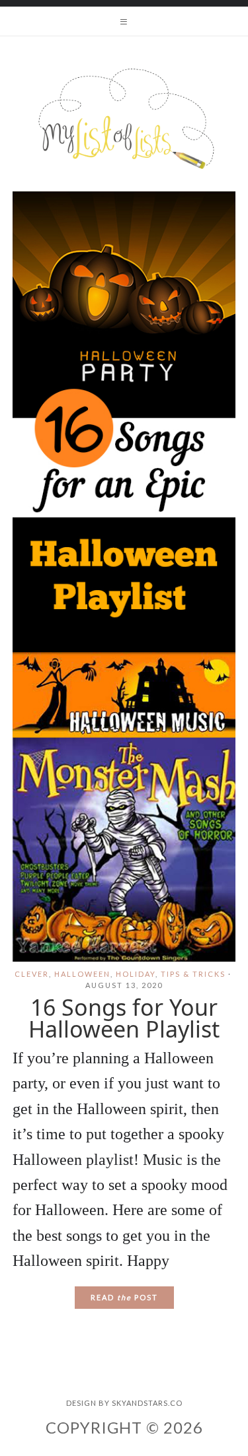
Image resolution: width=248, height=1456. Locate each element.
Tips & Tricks (193, 974)
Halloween (82, 974)
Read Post (124, 1297)
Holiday (135, 974)
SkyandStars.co (147, 1403)
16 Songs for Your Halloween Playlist (124, 1018)
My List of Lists (124, 118)
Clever (32, 974)
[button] (124, 21)
